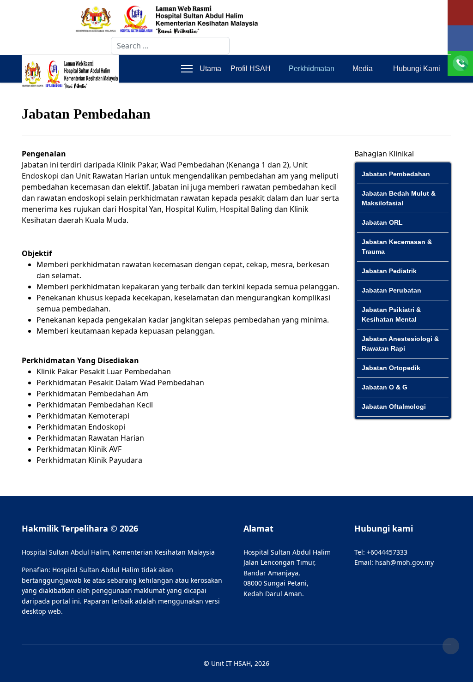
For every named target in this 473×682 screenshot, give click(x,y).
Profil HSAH (250, 68)
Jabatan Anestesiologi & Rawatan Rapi (400, 343)
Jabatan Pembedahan (396, 174)
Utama (210, 68)
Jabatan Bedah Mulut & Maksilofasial (399, 198)
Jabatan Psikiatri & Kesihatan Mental (391, 314)
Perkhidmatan (311, 68)
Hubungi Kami (416, 68)
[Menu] (187, 69)
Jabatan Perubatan (391, 290)
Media (362, 68)
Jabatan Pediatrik (389, 271)
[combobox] (170, 45)
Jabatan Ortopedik (391, 367)
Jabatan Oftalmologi (394, 406)
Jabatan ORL (382, 222)
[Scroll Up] (451, 646)
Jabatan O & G (384, 387)
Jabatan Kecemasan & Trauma (397, 246)
